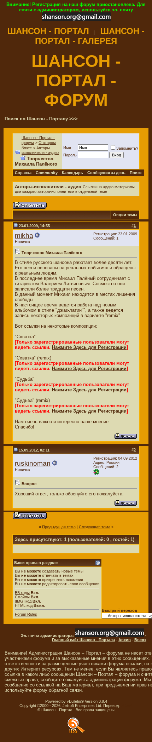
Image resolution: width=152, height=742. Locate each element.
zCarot (127, 705)
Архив (124, 640)
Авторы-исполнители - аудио (40, 150)
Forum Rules (26, 614)
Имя (67, 147)
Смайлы (22, 597)
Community (47, 173)
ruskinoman (33, 463)
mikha (24, 235)
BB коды (22, 593)
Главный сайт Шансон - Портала (83, 640)
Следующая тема (94, 527)
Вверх (140, 640)
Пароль (70, 155)
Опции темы (125, 215)
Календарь (72, 173)
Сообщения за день (106, 173)
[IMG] (19, 601)
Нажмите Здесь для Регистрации (89, 347)
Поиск (136, 173)
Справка (23, 173)
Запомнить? (127, 148)
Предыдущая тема (59, 527)
